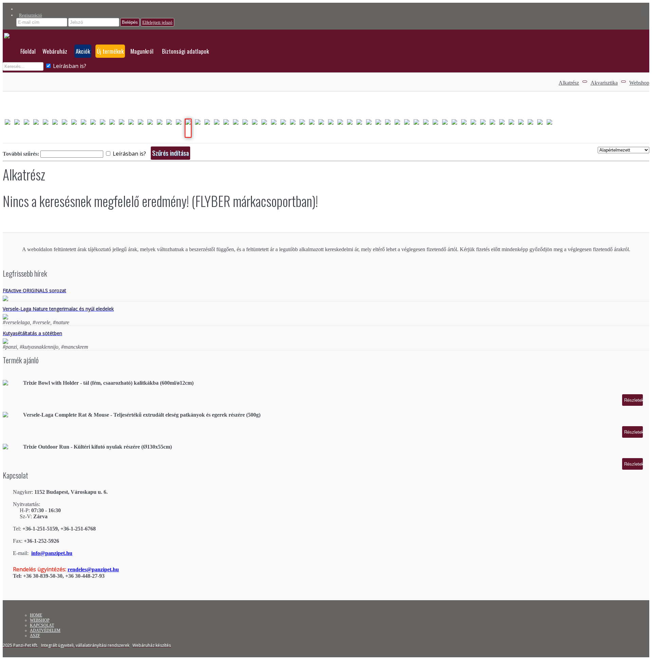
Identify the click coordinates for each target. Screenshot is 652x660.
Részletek (633, 400)
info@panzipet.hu (51, 553)
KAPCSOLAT (42, 625)
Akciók (83, 51)
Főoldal (28, 51)
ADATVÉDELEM (45, 630)
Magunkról (141, 51)
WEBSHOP (40, 620)
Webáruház (54, 51)
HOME (36, 615)
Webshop (639, 83)
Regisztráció (30, 15)
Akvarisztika (604, 83)
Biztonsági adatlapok (185, 51)
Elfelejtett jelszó (157, 22)
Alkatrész (569, 83)
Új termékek (110, 51)
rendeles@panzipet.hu (93, 569)
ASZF (35, 635)
